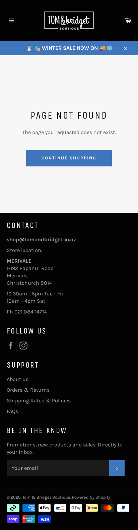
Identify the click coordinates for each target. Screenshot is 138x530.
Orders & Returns (28, 390)
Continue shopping (69, 157)
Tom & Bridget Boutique (46, 497)
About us (17, 379)
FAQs (12, 411)
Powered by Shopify (91, 497)
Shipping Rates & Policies (39, 400)
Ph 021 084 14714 (27, 311)
